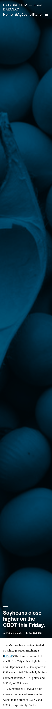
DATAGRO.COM (15, 5)
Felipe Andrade (14, 633)
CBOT (8, 656)
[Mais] (46, 15)
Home (8, 14)
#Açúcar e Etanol (28, 14)
